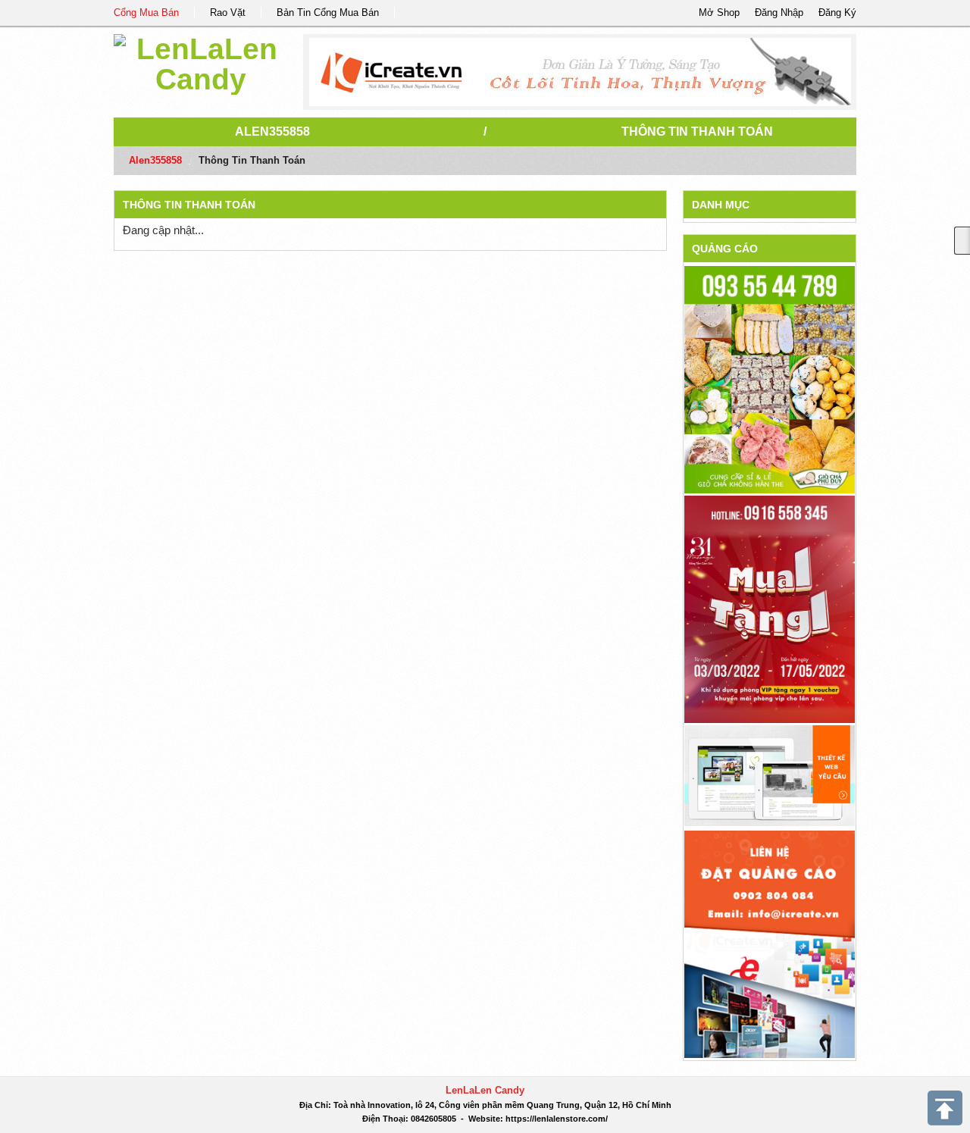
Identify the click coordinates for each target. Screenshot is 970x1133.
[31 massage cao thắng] (769, 609)
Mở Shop (719, 12)
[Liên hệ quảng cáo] (769, 943)
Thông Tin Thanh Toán (697, 131)
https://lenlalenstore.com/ (556, 1118)
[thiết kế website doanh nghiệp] (769, 775)
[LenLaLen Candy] (200, 61)
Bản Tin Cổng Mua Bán (328, 12)
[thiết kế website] (580, 72)
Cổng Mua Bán (146, 12)
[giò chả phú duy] (769, 379)
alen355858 (272, 131)
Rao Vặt (228, 12)
